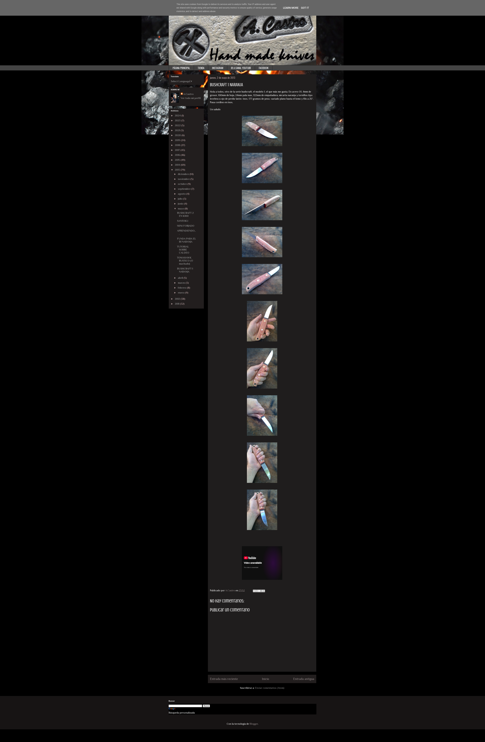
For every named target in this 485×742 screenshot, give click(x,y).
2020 (178, 135)
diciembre (184, 174)
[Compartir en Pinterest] (263, 591)
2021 (178, 130)
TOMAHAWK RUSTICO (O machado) (185, 260)
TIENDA (201, 68)
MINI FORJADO (185, 225)
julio (180, 198)
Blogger (254, 723)
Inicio (265, 679)
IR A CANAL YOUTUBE (241, 68)
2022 (178, 125)
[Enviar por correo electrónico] (254, 591)
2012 (178, 298)
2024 (178, 115)
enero (181, 292)
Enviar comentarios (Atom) (269, 688)
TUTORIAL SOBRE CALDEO (183, 249)
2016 (178, 155)
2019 (178, 140)
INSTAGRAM (217, 68)
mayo (181, 208)
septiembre (184, 188)
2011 (177, 303)
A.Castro (188, 94)
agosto (182, 193)
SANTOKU (182, 220)
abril (181, 277)
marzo (182, 282)
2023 (178, 120)
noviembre (184, 179)
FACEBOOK (264, 68)
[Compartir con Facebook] (261, 591)
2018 (178, 145)
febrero (182, 287)
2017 (177, 150)
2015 (178, 160)
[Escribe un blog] (256, 591)
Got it (305, 7)
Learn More (290, 7)
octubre (182, 184)
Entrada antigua (303, 679)
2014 (178, 164)
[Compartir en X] (259, 591)
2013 (178, 169)
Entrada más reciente (224, 679)
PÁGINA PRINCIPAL (181, 68)
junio (181, 203)
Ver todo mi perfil (191, 98)
